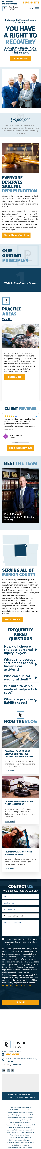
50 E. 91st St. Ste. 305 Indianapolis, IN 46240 (21, 1060)
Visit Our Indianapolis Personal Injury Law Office (20, 1096)
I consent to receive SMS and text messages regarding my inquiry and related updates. (21, 942)
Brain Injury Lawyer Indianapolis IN (20, 1122)
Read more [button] (8, 429)
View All (6, 319)
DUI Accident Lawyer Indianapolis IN (20, 1140)
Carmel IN (16, 1065)
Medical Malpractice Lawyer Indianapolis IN (20, 1132)
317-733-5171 (31, 2)
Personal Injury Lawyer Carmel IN (20, 1135)
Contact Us (20, 58)
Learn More (14, 376)
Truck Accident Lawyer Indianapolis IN (20, 1127)
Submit (20, 1002)
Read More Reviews (20, 447)
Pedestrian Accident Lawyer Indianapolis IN (20, 1142)
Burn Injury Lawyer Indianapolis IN (20, 1107)
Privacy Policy (8, 985)
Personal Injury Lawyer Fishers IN (20, 1137)
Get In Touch (12, 619)
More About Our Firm (16, 235)
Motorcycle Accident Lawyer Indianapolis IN (20, 1130)
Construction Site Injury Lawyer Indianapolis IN (20, 1125)
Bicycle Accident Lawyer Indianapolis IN (20, 1112)
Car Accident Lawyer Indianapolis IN (20, 1120)
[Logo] (16, 1048)
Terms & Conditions (23, 985)
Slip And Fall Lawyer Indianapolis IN (20, 1110)
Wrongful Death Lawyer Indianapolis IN (20, 1117)
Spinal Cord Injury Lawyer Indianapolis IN (20, 1115)
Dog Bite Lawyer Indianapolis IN (21, 1145)
